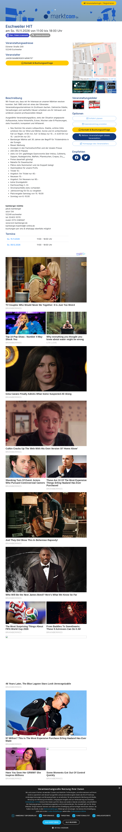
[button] (61, 827)
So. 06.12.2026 (13, 245)
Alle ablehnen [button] (71, 822)
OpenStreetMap (94, 79)
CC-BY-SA (112, 79)
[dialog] (61, 809)
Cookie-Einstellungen (54, 811)
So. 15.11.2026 (13, 239)
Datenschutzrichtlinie (78, 811)
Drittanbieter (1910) (32, 802)
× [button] (119, 788)
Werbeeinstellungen (51, 809)
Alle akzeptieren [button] (51, 822)
